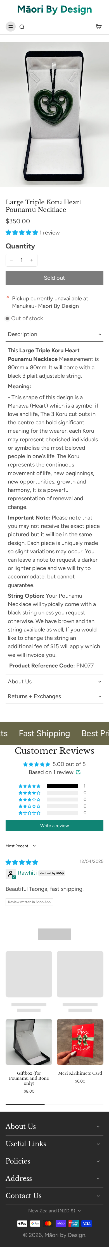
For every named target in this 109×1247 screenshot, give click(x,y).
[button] (22, 232)
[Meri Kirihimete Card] (80, 1042)
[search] (22, 26)
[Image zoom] (54, 114)
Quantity (20, 246)
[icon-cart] (97, 26)
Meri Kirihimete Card (80, 1073)
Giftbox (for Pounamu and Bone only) (29, 1078)
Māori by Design (64, 1235)
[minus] (11, 260)
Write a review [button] (54, 825)
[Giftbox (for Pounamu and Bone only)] (29, 1042)
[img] (22, 862)
